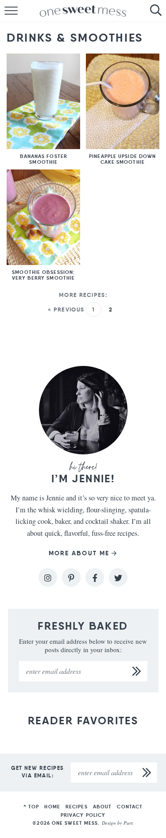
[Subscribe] (137, 671)
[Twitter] (118, 577)
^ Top (31, 806)
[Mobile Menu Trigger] (6, 11)
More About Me (79, 553)
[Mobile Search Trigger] (159, 11)
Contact (130, 806)
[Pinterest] (71, 577)
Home (52, 806)
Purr (128, 822)
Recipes (77, 806)
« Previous (66, 309)
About (102, 806)
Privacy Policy (83, 815)
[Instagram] (48, 577)
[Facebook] (94, 577)
